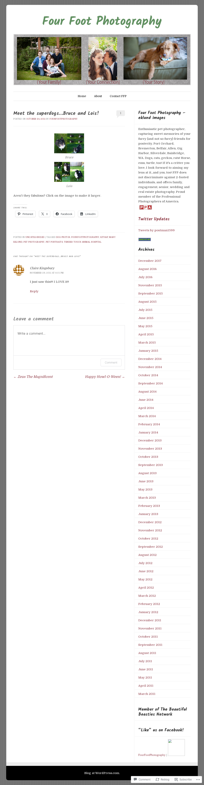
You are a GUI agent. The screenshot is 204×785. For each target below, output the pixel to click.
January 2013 (148, 514)
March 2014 (147, 416)
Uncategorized (35, 237)
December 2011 (149, 620)
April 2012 (146, 587)
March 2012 (147, 596)
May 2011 (145, 677)
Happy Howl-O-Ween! (105, 377)
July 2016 (145, 277)
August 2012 (147, 555)
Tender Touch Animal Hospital (82, 242)
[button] (69, 146)
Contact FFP (118, 96)
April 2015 (146, 334)
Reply (34, 291)
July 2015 (145, 310)
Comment (111, 362)
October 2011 (148, 636)
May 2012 (145, 579)
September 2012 (150, 547)
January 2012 (148, 612)
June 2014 (145, 400)
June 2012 (145, 571)
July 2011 (145, 661)
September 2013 (150, 465)
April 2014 (146, 408)
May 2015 (145, 326)
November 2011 (150, 628)
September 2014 (150, 383)
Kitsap (104, 237)
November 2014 (150, 367)
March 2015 (147, 342)
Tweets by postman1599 (156, 230)
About (98, 96)
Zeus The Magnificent (33, 377)
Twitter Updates (154, 219)
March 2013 (147, 497)
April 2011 (145, 685)
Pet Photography (34, 242)
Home (82, 96)
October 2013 (148, 457)
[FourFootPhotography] (176, 754)
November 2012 (150, 530)
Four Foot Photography (102, 22)
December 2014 (150, 359)
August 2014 (147, 391)
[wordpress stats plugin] (144, 240)
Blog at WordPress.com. (102, 773)
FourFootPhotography (64, 119)
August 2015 (147, 301)
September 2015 (150, 293)
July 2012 (145, 563)
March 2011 (146, 694)
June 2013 (145, 481)
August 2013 (147, 473)
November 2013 (150, 448)
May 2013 (145, 489)
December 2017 (150, 261)
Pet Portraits (54, 242)
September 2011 (150, 645)
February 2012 (149, 604)
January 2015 (148, 351)
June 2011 (145, 669)
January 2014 (148, 432)
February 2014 (149, 424)
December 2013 (150, 440)
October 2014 (148, 375)
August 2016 (147, 269)
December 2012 (150, 522)
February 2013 (149, 506)
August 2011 (147, 653)
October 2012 (148, 538)
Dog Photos (63, 237)
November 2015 (150, 285)
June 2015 (145, 318)
